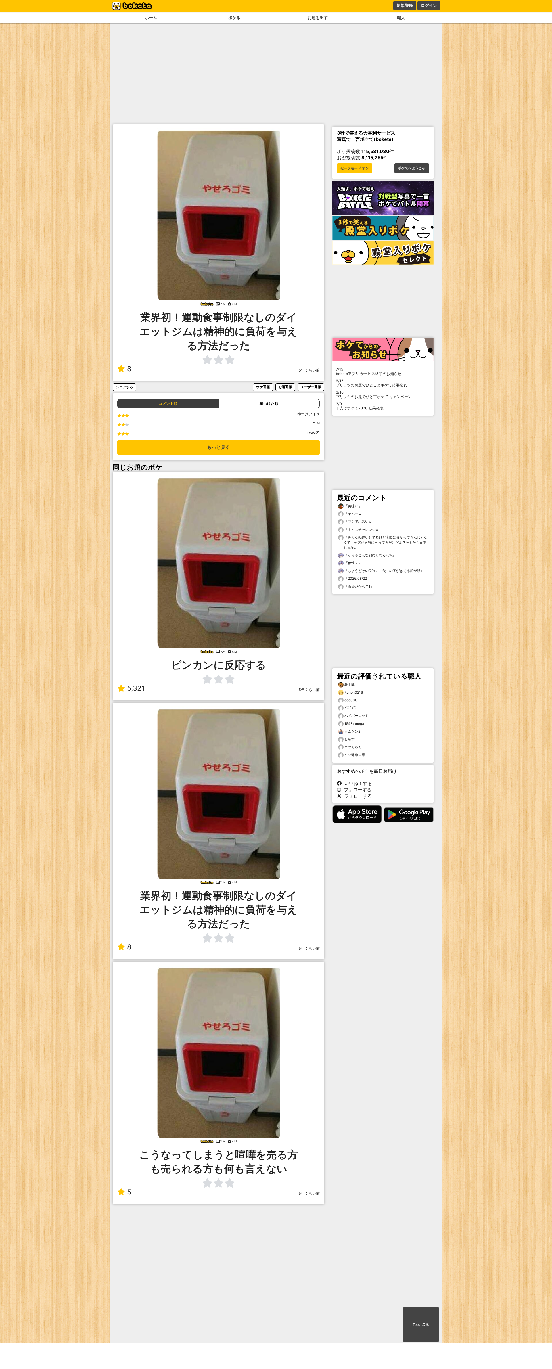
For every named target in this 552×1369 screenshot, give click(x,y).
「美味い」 (353, 506)
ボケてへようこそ (411, 168)
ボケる (234, 17)
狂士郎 (349, 684)
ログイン (429, 5)
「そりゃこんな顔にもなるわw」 (370, 555)
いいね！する (357, 783)
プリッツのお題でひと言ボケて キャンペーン (374, 394)
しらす (349, 739)
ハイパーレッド (356, 715)
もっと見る (218, 447)
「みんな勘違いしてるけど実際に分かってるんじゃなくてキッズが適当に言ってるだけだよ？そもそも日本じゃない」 (385, 542)
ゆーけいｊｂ (308, 414)
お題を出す (318, 17)
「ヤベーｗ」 (354, 514)
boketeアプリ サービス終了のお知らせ (368, 371)
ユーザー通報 (310, 387)
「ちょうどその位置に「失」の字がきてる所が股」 (384, 570)
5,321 (136, 688)
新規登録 (405, 5)
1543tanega (354, 723)
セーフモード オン (354, 168)
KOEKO (350, 708)
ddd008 (350, 700)
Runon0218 (353, 692)
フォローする (356, 789)
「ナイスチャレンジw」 (363, 529)
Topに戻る (421, 1325)
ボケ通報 (263, 387)
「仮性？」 (353, 563)
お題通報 (285, 387)
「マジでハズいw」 (359, 521)
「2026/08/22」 (357, 578)
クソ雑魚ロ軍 (354, 755)
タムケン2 (352, 731)
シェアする (124, 387)
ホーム (151, 17)
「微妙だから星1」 (359, 586)
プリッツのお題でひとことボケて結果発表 (371, 383)
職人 (401, 17)
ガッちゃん (353, 747)
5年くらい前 (309, 370)
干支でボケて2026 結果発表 (360, 406)
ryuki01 (313, 432)
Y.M (316, 423)
